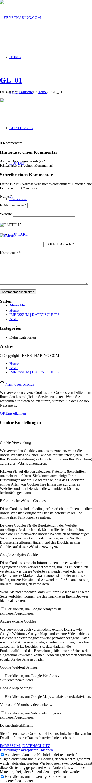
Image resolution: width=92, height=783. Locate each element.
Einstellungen (16, 413)
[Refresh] (7, 235)
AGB (13, 319)
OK (3, 413)
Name (6, 196)
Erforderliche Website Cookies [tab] (23, 501)
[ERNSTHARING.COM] (20, 18)
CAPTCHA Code (58, 244)
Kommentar (10, 253)
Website (6, 214)
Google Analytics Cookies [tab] (19, 555)
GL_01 (11, 80)
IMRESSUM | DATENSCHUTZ (34, 315)
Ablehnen (45, 750)
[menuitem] (50, 364)
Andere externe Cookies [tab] (18, 621)
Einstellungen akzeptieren (19, 750)
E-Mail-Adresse (13, 205)
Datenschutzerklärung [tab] (16, 725)
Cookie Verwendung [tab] (15, 443)
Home (14, 310)
